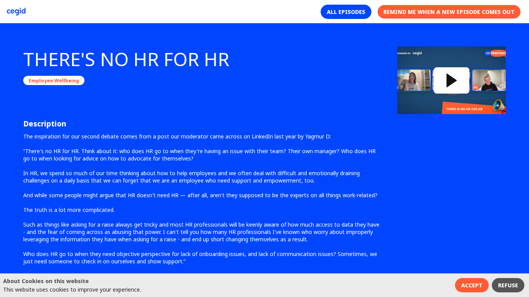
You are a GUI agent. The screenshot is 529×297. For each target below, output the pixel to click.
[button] (346, 12)
